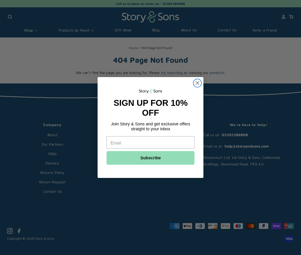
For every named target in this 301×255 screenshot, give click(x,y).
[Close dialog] (197, 83)
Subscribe (150, 158)
